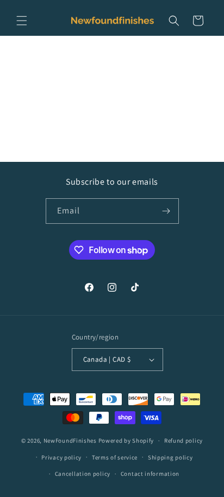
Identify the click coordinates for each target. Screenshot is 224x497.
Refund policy (183, 440)
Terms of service (115, 457)
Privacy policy (61, 457)
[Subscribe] (166, 211)
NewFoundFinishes (70, 440)
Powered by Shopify (126, 440)
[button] (22, 21)
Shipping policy (170, 457)
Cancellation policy (82, 473)
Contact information (150, 473)
